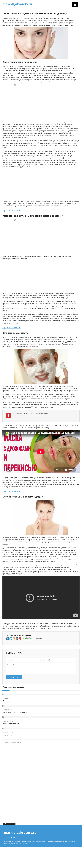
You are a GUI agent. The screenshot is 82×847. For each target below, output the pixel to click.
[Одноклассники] (14, 638)
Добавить (14, 677)
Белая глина (7, 735)
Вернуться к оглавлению (11, 211)
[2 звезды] (25, 638)
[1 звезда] (24, 638)
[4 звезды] (29, 638)
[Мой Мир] (17, 638)
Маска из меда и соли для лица (14, 712)
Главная (7, 742)
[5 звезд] (31, 638)
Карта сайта (9, 824)
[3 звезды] (27, 638)
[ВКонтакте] (7, 638)
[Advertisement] (19, 184)
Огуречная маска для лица (12, 724)
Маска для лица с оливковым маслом (17, 701)
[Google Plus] (20, 638)
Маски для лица (16, 742)
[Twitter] (11, 638)
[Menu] (75, 4)
